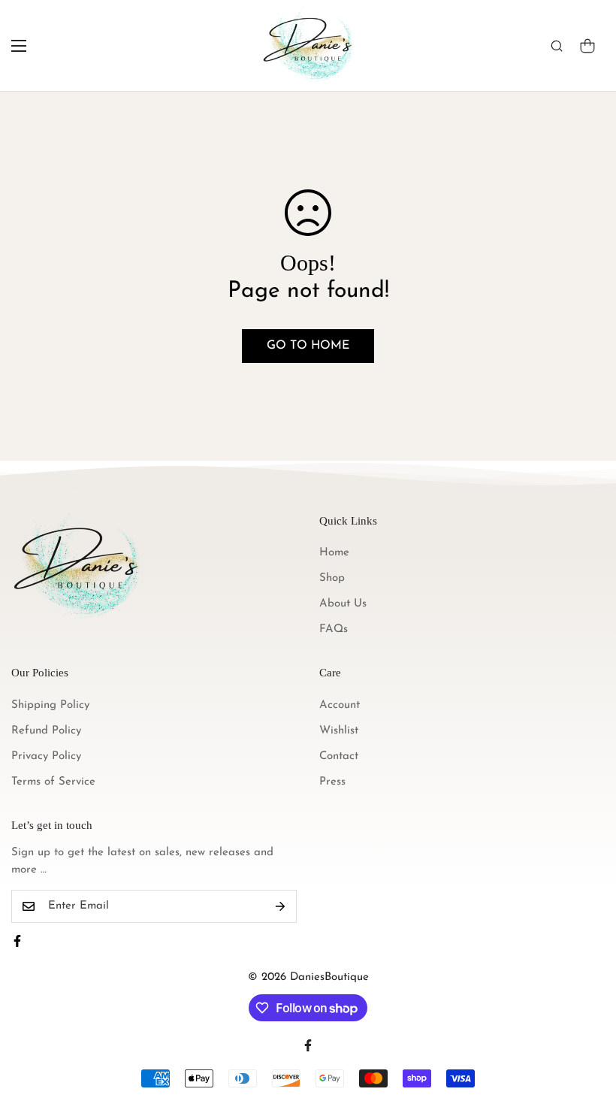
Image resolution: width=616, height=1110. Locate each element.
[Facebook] (17, 941)
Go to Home (308, 346)
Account (339, 705)
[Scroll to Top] (586, 1028)
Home (334, 552)
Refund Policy (46, 730)
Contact (338, 756)
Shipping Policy (50, 705)
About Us (343, 603)
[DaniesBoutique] (308, 45)
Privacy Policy (46, 756)
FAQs (333, 629)
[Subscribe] (280, 906)
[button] (587, 46)
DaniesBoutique (329, 977)
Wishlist (338, 730)
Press (332, 782)
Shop (332, 578)
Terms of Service (53, 782)
